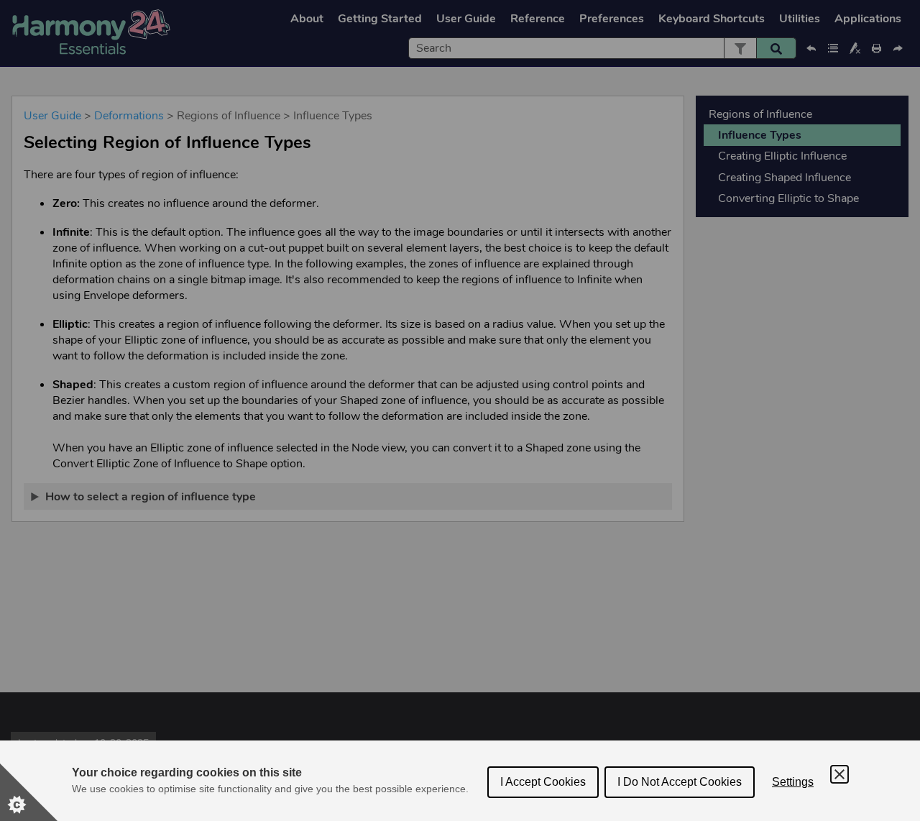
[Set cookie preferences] (29, 792)
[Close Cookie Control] (839, 774)
